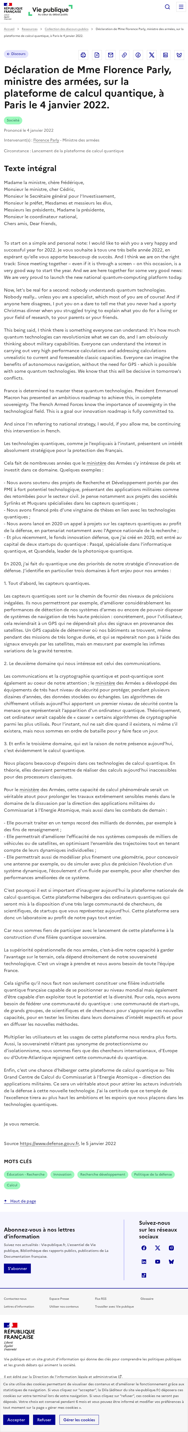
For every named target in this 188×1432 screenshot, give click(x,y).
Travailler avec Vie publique (114, 1306)
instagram (171, 1248)
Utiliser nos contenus (64, 1306)
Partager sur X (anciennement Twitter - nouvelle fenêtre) (152, 55)
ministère (96, 463)
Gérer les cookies (79, 1420)
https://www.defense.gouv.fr (49, 1143)
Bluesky (171, 1262)
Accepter (16, 1420)
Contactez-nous (15, 1299)
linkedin (144, 1262)
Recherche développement (102, 1174)
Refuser (44, 1420)
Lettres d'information (19, 1306)
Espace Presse (59, 1299)
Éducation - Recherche (26, 1174)
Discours (18, 53)
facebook (144, 1248)
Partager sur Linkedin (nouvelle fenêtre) (165, 55)
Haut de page (22, 1201)
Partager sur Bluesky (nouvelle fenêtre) (179, 55)
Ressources (29, 29)
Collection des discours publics (66, 29)
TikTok (144, 1275)
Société (13, 120)
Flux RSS (100, 1299)
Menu (181, 7)
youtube (158, 1262)
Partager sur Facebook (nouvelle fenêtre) (138, 55)
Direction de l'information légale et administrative (75, 1376)
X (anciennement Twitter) (158, 1248)
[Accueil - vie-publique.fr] (50, 11)
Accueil (9, 29)
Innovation (62, 1174)
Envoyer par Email (111, 55)
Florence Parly (46, 140)
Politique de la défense (153, 1174)
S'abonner (17, 1268)
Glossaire (147, 1299)
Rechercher (167, 7)
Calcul (12, 1185)
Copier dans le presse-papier (124, 55)
